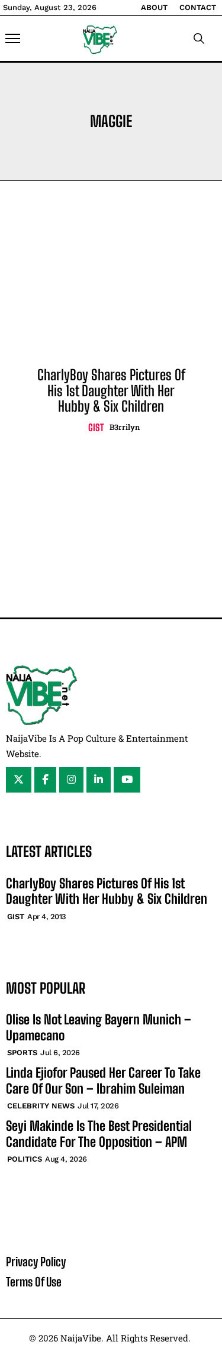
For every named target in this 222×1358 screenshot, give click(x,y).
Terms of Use (34, 1282)
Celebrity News (41, 1105)
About (154, 7)
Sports (22, 1052)
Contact (197, 7)
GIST (96, 427)
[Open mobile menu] (12, 38)
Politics (24, 1159)
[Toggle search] (199, 38)
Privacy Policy (36, 1261)
